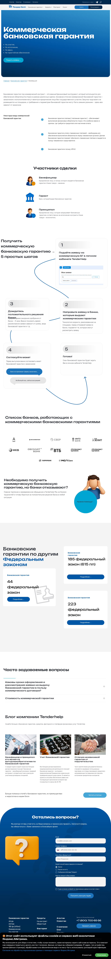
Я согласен (101, 955)
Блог (59, 930)
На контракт (42, 921)
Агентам (61, 918)
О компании (62, 927)
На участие (13, 932)
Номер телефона (61, 846)
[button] (85, 501)
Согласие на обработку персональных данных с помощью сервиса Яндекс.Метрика (39, 950)
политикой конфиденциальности (67, 890)
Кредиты (41, 918)
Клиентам (61, 921)
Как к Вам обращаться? (63, 855)
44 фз (11, 921)
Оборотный (41, 924)
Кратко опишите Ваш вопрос (65, 876)
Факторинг (42, 928)
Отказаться (86, 955)
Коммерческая (14, 929)
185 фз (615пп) (14, 926)
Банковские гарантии (19, 81)
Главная (6, 81)
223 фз (11, 924)
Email (57, 837)
